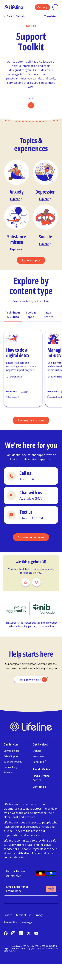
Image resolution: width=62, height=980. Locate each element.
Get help (42, 7)
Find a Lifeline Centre (41, 778)
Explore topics (31, 260)
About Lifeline (41, 769)
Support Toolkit (13, 761)
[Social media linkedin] (21, 933)
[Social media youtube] (36, 933)
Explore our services (31, 537)
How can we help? (29, 680)
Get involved (40, 744)
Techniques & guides (31, 420)
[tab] (13, 315)
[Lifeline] (13, 7)
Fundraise (38, 761)
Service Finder (11, 750)
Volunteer (38, 756)
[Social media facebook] (6, 933)
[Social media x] (29, 933)
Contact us (39, 787)
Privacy (39, 915)
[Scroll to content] (31, 105)
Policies (8, 915)
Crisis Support (12, 756)
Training (8, 772)
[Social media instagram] (13, 933)
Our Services (11, 744)
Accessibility (10, 922)
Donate (37, 750)
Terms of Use (23, 915)
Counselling (10, 767)
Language (26, 922)
